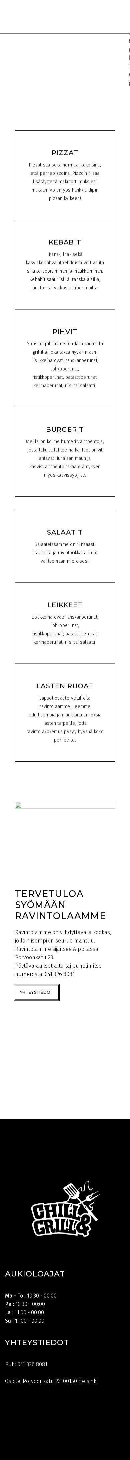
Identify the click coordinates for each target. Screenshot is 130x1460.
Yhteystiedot (37, 992)
